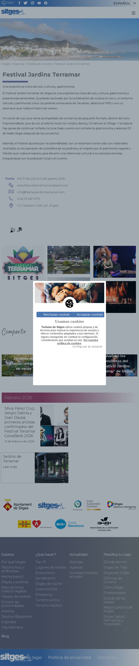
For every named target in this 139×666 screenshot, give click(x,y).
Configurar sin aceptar (87, 346)
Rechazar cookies (56, 314)
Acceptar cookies (90, 314)
